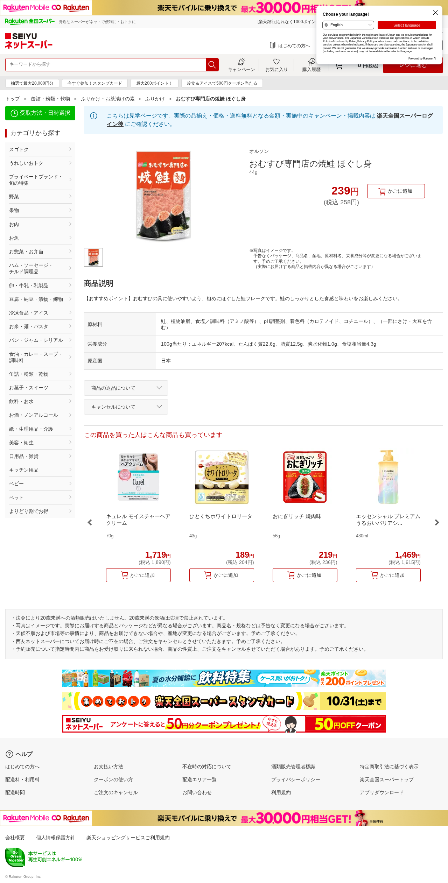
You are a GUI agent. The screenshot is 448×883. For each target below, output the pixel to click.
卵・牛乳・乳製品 (28, 285)
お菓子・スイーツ (28, 387)
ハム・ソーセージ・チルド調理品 (31, 268)
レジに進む (413, 65)
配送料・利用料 (22, 779)
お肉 (14, 224)
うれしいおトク (26, 163)
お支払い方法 (108, 766)
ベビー (16, 483)
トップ (12, 98)
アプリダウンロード (382, 792)
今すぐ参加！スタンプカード (95, 83)
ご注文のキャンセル (116, 792)
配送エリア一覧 (199, 779)
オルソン (259, 151)
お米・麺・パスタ (28, 326)
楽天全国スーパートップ (387, 779)
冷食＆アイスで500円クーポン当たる (222, 83)
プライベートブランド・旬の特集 (36, 180)
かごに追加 (400, 191)
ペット (16, 497)
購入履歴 (311, 69)
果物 (14, 210)
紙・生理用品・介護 (31, 429)
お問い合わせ (197, 792)
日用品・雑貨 (23, 456)
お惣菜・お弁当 (26, 251)
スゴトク (19, 149)
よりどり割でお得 (28, 511)
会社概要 (15, 837)
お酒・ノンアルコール (33, 415)
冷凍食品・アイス (28, 313)
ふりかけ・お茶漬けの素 (108, 98)
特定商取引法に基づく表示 (389, 766)
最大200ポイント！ (154, 83)
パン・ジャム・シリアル (36, 340)
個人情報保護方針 (55, 837)
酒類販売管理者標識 (293, 766)
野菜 (14, 196)
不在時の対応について (206, 766)
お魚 (14, 238)
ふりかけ (155, 98)
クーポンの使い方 (113, 779)
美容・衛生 (21, 442)
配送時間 (15, 792)
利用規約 (281, 792)
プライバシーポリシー (295, 779)
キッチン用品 (23, 470)
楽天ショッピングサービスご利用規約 (128, 837)
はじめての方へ (294, 45)
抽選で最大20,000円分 (32, 83)
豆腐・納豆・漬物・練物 (36, 299)
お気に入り (276, 69)
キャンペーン (241, 69)
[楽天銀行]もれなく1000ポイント (289, 21)
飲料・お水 (21, 401)
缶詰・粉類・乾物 (50, 98)
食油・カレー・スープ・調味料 (36, 357)
